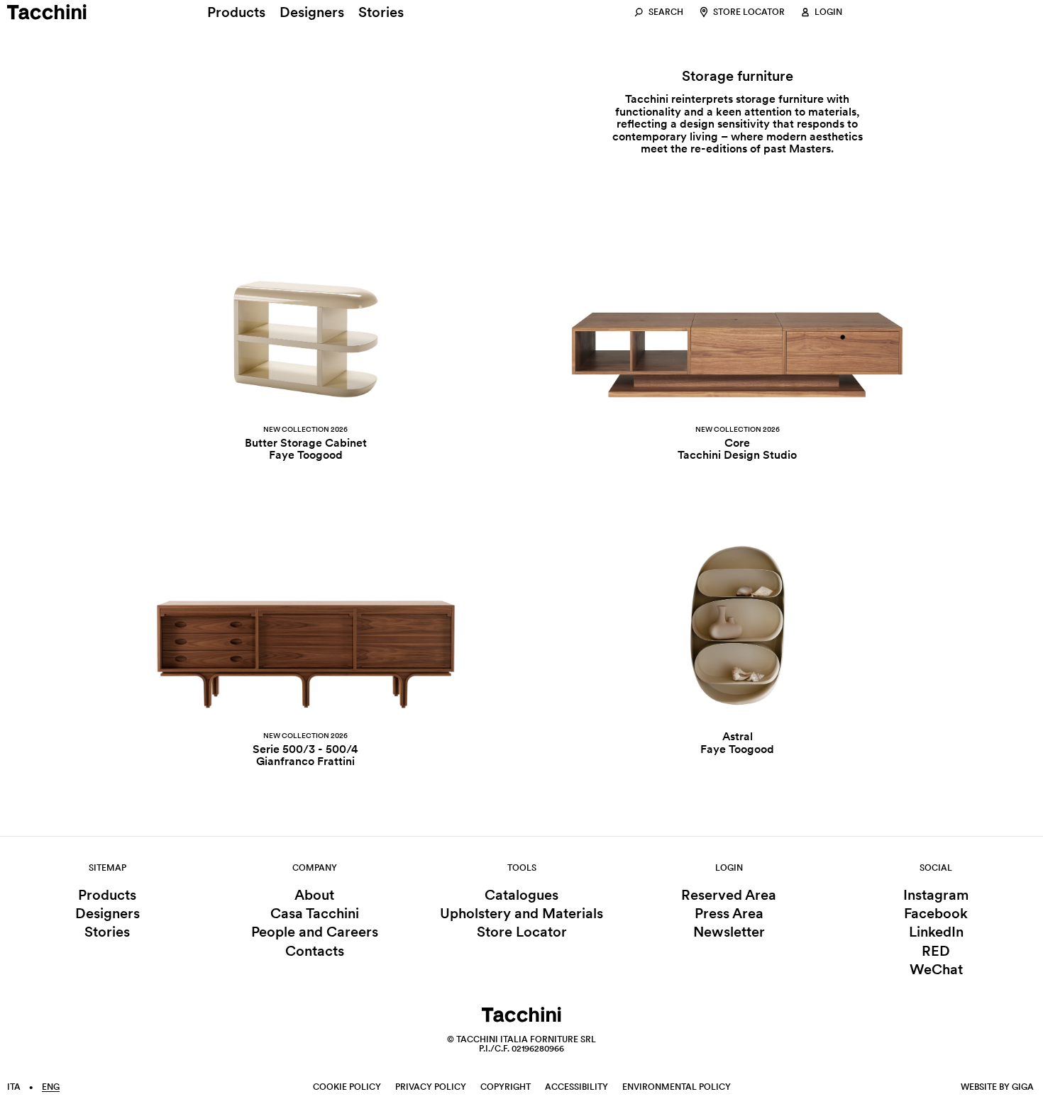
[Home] (47, 12)
